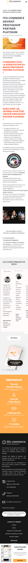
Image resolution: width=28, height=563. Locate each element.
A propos (14, 525)
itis (5, 35)
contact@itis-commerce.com (13, 502)
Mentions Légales (14, 536)
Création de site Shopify (8, 508)
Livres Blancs (14, 543)
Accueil (5, 10)
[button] (20, 548)
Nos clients (14, 338)
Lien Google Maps (11, 487)
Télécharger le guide (15, 363)
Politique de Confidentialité (14, 531)
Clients (14, 528)
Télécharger (20, 560)
